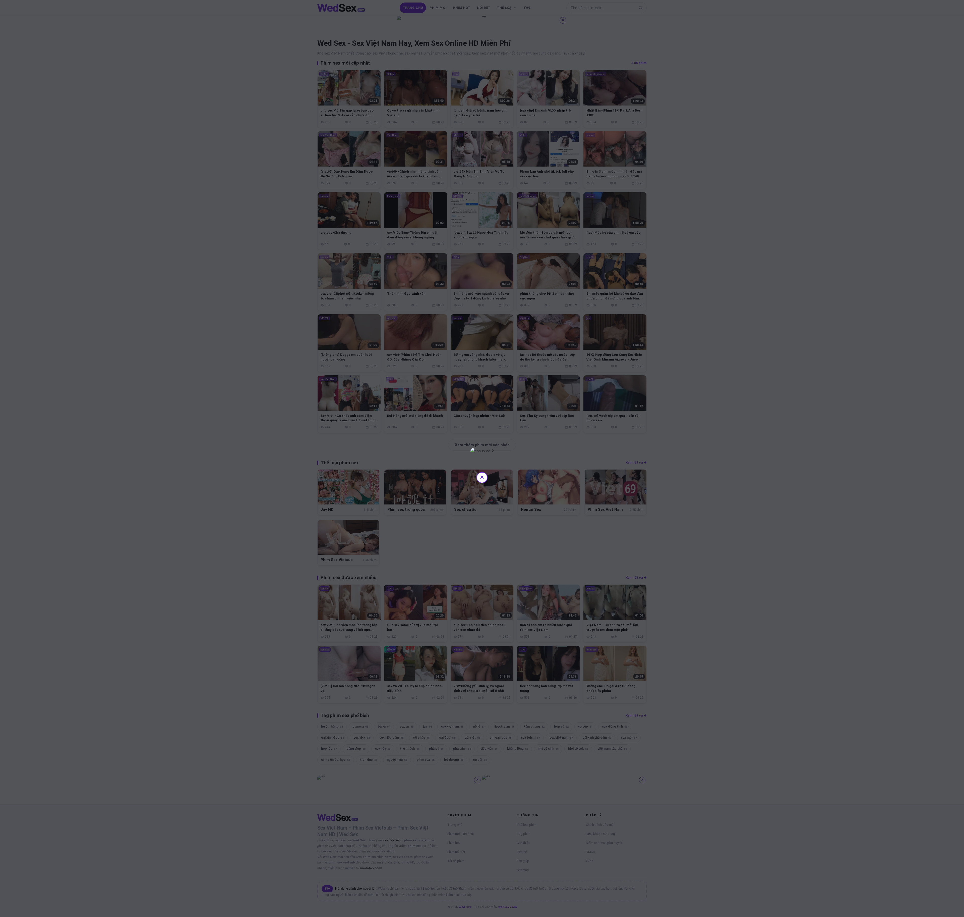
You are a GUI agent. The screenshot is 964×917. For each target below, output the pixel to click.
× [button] (482, 477)
